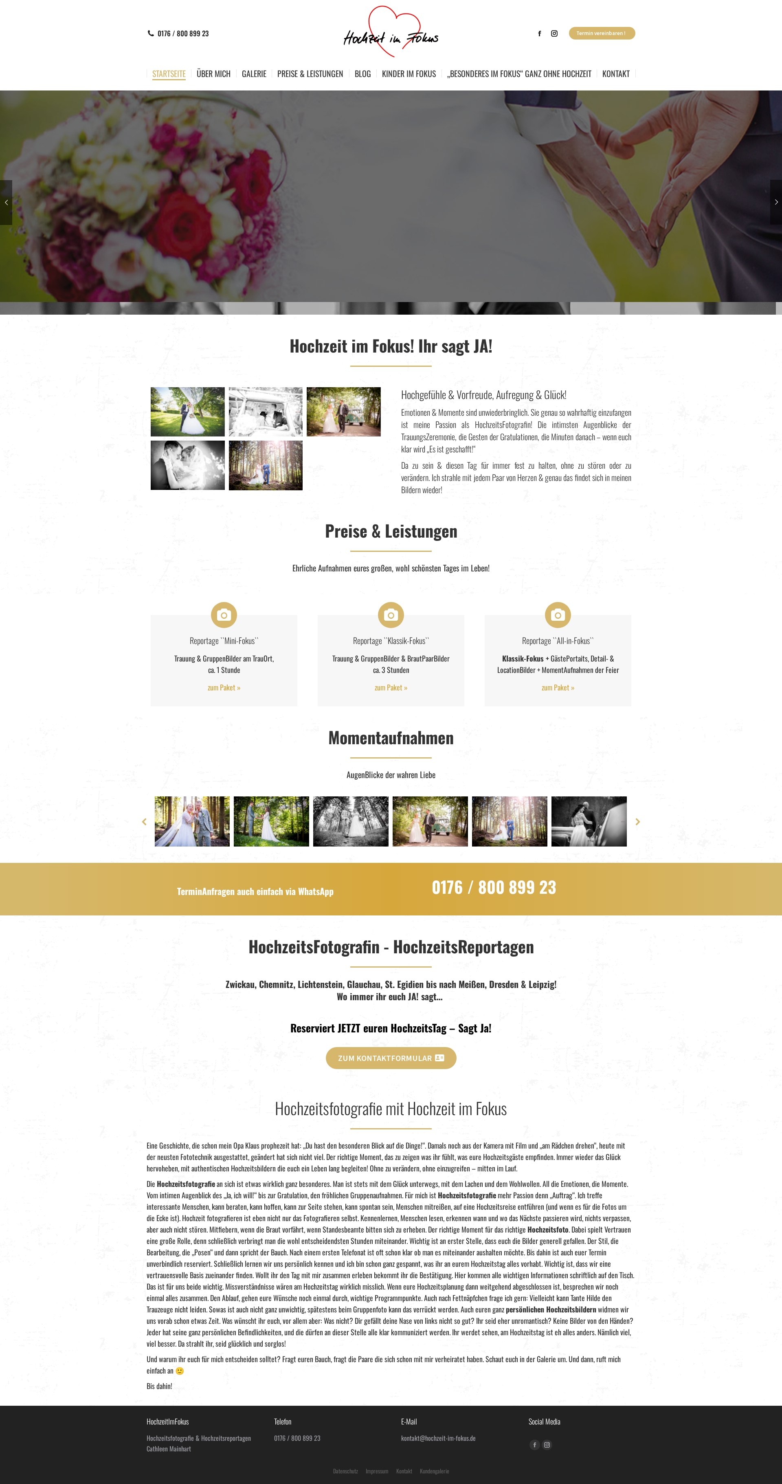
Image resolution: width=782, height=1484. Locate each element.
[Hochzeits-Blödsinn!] (192, 821)
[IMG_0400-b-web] (188, 465)
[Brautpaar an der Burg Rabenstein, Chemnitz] (271, 821)
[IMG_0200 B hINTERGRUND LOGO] (188, 412)
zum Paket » (224, 687)
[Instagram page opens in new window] (554, 33)
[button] (144, 821)
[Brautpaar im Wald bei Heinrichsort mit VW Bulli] (344, 412)
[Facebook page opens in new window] (539, 33)
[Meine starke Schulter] (589, 821)
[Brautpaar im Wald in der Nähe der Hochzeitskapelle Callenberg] (266, 465)
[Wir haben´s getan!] (266, 412)
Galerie (546, 1359)
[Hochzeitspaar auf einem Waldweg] (351, 821)
